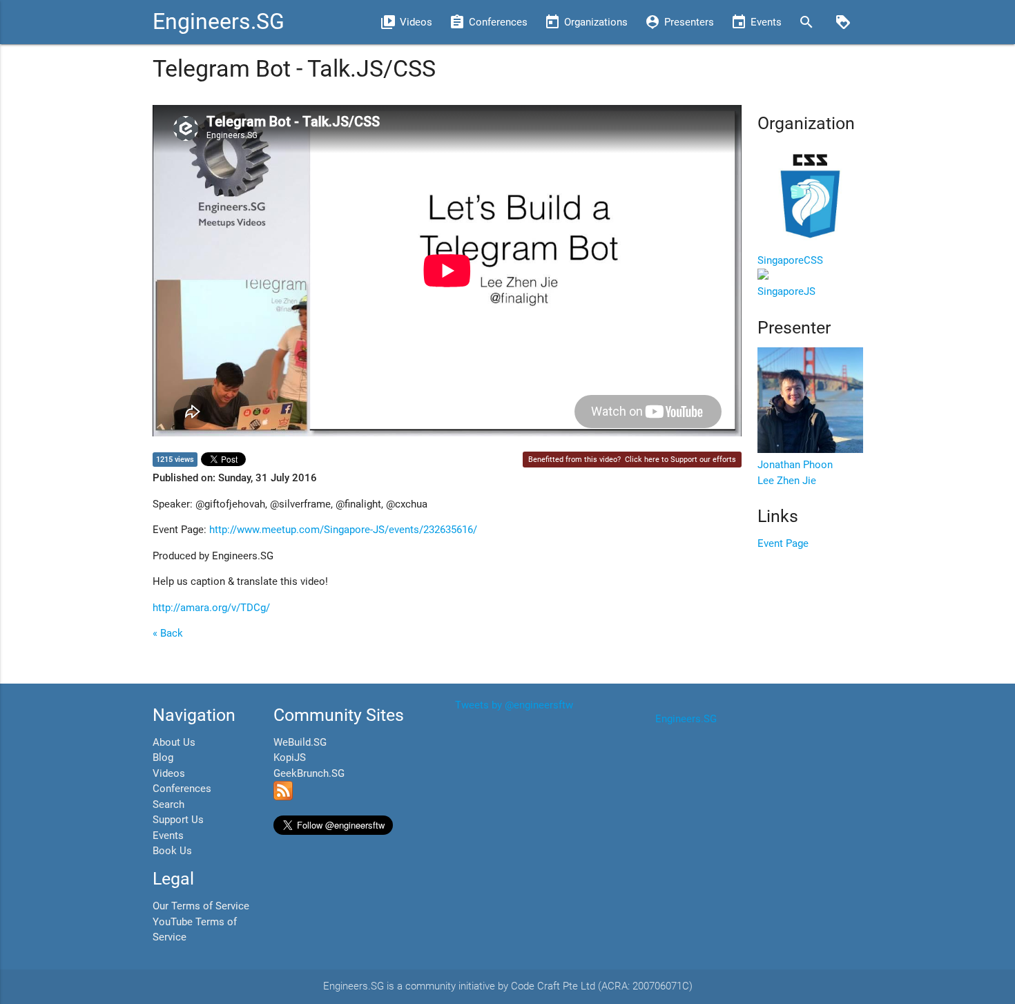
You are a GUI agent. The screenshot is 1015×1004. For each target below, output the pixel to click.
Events (168, 835)
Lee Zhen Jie (786, 480)
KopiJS (289, 757)
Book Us (172, 850)
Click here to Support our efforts (680, 459)
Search (168, 804)
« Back (168, 633)
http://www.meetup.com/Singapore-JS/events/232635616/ (343, 529)
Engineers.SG (218, 22)
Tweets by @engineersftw (514, 705)
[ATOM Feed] (283, 797)
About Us (174, 742)
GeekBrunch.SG (309, 773)
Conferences (182, 788)
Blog (163, 757)
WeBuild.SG (300, 742)
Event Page (783, 543)
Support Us (178, 819)
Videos (169, 773)
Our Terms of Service (201, 906)
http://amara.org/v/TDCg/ (211, 607)
